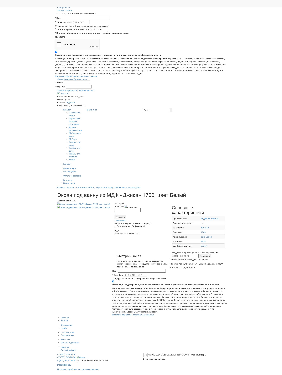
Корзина (65, 346)
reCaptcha (60, 36)
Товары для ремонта (74, 155)
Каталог (67, 109)
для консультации (91, 33)
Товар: (174, 263)
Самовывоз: (120, 220)
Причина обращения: (66, 33)
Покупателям (69, 168)
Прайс (64, 327)
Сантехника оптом (74, 114)
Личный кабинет (65, 79)
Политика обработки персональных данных (76, 76)
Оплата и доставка (72, 175)
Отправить (205, 255)
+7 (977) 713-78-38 (66, 357)
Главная (67, 163)
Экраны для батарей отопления (74, 121)
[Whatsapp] (81, 357)
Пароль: (60, 86)
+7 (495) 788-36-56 (66, 354)
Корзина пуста (80, 79)
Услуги (72, 159)
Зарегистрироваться (67, 90)
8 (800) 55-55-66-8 (66, 360)
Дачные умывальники (75, 129)
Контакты (67, 180)
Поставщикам (69, 171)
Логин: (59, 82)
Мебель (73, 138)
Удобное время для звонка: (70, 29)
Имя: (58, 18)
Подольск (70, 102)
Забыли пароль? (87, 90)
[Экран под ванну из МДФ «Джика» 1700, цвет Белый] (83, 203)
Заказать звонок (65, 10)
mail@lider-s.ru (64, 7)
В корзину (120, 216)
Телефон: (60, 22)
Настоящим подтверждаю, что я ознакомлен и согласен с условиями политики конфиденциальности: (108, 54)
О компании (69, 182)
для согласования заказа (116, 33)
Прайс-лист (91, 109)
